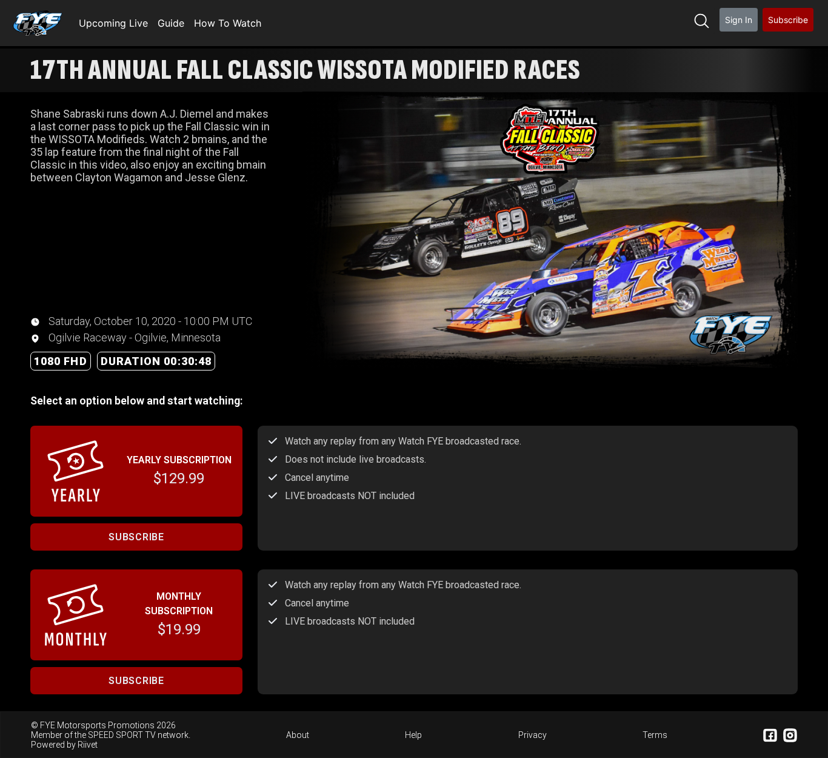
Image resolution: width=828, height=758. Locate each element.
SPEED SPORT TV (122, 735)
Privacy (532, 735)
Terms (655, 735)
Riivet (88, 745)
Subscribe (788, 20)
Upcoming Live (113, 23)
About (297, 735)
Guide (171, 23)
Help (413, 735)
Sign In (738, 20)
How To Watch (227, 23)
